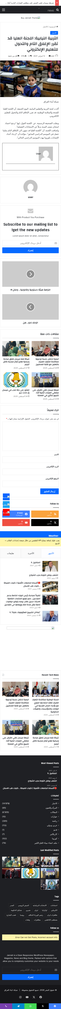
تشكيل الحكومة (16, 910)
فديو (55, 830)
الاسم (56, 454)
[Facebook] (6, 496)
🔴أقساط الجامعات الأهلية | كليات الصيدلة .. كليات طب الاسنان (22, 584)
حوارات (54, 816)
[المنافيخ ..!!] (50, 566)
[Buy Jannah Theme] (30, 18)
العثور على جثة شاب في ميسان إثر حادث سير (15, 391)
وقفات (27, 920)
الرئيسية (52, 27)
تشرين (28, 910)
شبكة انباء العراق (11, 990)
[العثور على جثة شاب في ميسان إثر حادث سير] (15, 380)
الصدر (12, 905)
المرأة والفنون (51, 808)
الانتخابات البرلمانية (40, 905)
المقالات (53, 812)
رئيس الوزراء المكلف (35, 915)
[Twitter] (6, 504)
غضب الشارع (11, 915)
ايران (36, 910)
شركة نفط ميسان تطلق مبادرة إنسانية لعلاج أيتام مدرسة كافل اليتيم (16, 361)
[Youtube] (6, 512)
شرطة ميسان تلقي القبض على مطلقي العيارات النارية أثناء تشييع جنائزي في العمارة (45, 392)
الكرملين (54, 910)
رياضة (54, 821)
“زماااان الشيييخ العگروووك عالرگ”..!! (25, 612)
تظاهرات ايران (52, 915)
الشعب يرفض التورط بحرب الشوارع (43, 575)
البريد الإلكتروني (52, 466)
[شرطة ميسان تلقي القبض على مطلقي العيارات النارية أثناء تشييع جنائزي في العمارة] (45, 380)
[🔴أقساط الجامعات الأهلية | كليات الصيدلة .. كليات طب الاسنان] (50, 586)
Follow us (54, 928)
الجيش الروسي (23, 905)
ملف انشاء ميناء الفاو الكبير (45, 843)
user (52, 56)
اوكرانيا (44, 910)
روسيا (22, 915)
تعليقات (10, 553)
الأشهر (51, 553)
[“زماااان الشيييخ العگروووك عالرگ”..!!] (50, 616)
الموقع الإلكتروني (52, 478)
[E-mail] (53, 168)
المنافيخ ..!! (35, 562)
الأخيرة (31, 553)
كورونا (54, 838)
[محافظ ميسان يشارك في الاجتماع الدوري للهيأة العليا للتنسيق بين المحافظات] (11, 873)
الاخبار (45, 27)
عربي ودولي (52, 825)
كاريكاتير (53, 834)
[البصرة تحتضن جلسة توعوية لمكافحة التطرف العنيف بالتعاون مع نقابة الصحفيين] (45, 348)
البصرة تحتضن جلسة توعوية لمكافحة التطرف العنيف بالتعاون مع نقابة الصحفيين (47, 361)
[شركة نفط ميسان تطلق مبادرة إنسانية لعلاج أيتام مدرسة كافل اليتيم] (15, 348)
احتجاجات (54, 905)
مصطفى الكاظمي (51, 920)
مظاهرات (37, 920)
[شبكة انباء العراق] (42, 9)
